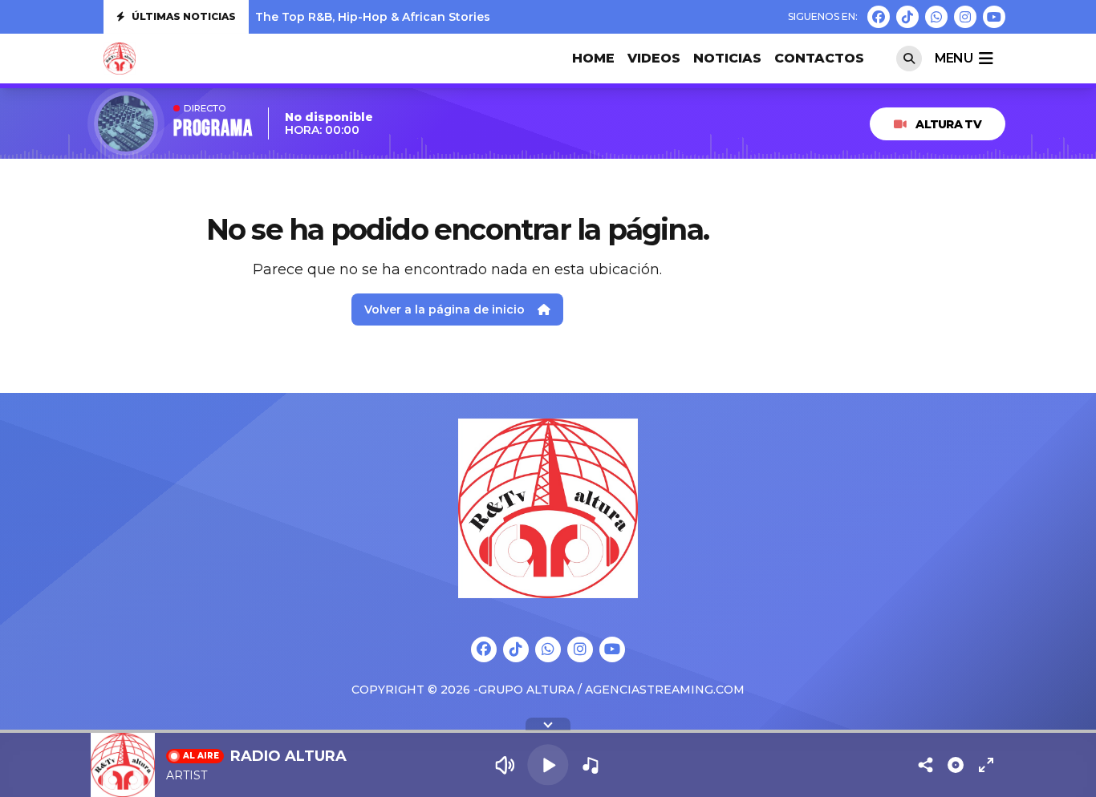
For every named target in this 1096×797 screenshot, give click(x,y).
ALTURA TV (948, 124)
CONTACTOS (819, 58)
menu (953, 58)
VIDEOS (653, 58)
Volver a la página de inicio (444, 309)
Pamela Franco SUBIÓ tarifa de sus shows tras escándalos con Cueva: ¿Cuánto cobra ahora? (529, 20)
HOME (593, 58)
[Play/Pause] (547, 764)
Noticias (727, 58)
